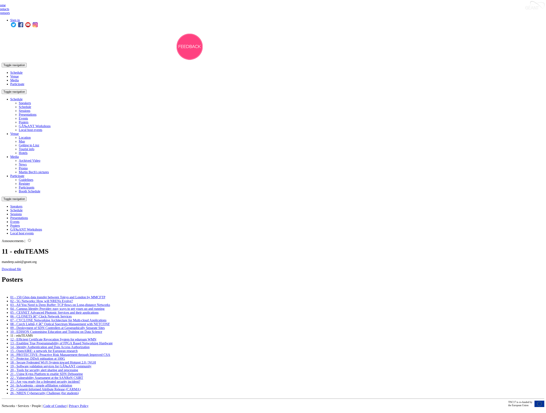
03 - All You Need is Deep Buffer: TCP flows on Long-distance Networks (60, 305)
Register (24, 183)
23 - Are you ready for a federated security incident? (45, 381)
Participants (26, 187)
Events (23, 118)
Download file (11, 269)
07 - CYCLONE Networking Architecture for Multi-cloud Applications (58, 320)
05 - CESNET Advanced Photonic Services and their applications (54, 312)
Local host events (30, 130)
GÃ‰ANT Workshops (35, 126)
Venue (14, 76)
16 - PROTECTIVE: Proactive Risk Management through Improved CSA (60, 355)
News (23, 164)
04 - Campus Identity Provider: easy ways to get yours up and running (57, 308)
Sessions (24, 111)
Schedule (16, 72)
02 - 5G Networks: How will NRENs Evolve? (41, 301)
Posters (23, 122)
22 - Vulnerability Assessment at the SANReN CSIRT (46, 378)
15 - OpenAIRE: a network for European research (44, 351)
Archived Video (29, 160)
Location (25, 137)
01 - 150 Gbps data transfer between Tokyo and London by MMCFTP (57, 297)
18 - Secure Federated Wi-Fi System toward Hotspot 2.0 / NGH (53, 362)
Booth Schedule (29, 191)
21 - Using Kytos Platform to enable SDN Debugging (46, 374)
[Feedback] (190, 59)
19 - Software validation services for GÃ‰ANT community (50, 366)
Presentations (27, 114)
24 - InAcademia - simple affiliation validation (41, 385)
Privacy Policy (79, 406)
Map (22, 141)
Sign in (15, 20)
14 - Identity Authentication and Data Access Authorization (50, 347)
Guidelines (26, 180)
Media (14, 80)
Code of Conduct (55, 406)
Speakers (25, 103)
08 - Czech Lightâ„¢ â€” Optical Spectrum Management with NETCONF (60, 324)
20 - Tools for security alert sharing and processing (44, 370)
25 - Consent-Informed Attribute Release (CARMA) (45, 389)
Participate (17, 84)
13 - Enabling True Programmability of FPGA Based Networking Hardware (61, 343)
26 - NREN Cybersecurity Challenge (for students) (44, 393)
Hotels (23, 153)
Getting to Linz (29, 145)
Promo (23, 168)
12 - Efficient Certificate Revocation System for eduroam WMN (53, 339)
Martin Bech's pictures (34, 172)
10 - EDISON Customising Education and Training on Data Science (56, 332)
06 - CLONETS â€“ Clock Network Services (41, 316)
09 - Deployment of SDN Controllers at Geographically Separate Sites (57, 328)
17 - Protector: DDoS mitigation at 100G (37, 358)
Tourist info (26, 149)
